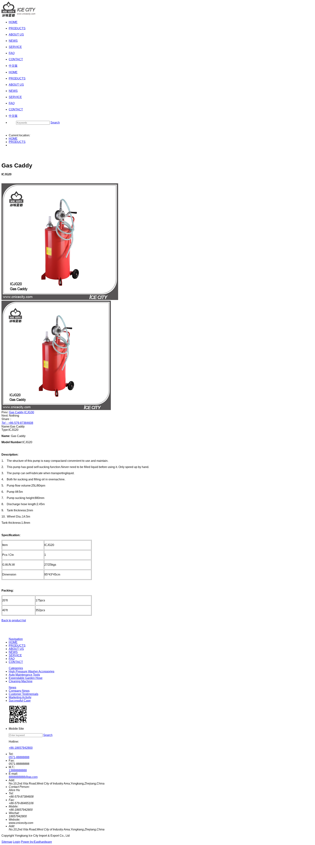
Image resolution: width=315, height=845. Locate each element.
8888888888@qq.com (23, 776)
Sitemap (6, 841)
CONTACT (16, 661)
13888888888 (18, 770)
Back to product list (13, 620)
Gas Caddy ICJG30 (21, 412)
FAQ (12, 658)
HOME (13, 138)
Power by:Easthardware (36, 841)
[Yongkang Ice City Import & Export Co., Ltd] (18, 15)
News (12, 687)
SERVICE (15, 655)
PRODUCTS (17, 141)
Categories (16, 668)
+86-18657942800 (21, 747)
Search (55, 122)
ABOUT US (16, 648)
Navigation (16, 639)
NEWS (13, 652)
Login (16, 841)
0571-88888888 (19, 757)
